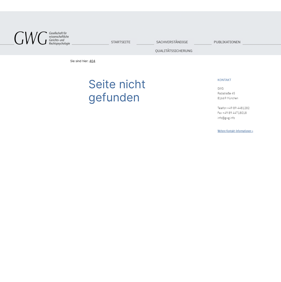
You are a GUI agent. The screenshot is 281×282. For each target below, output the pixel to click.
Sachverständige (172, 42)
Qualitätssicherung (173, 50)
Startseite (10, 36)
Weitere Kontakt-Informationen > (235, 131)
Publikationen (227, 42)
